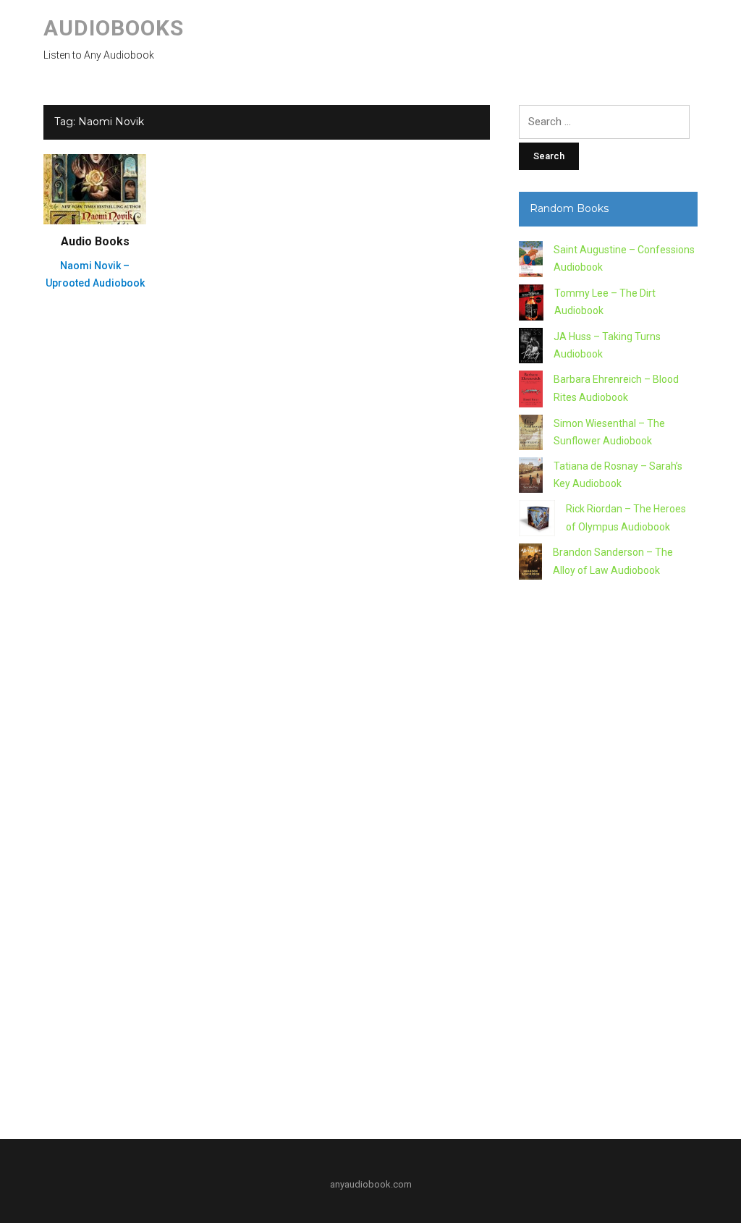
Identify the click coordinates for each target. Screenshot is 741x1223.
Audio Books (95, 241)
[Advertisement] (608, 854)
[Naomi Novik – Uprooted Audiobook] (94, 188)
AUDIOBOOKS (113, 28)
